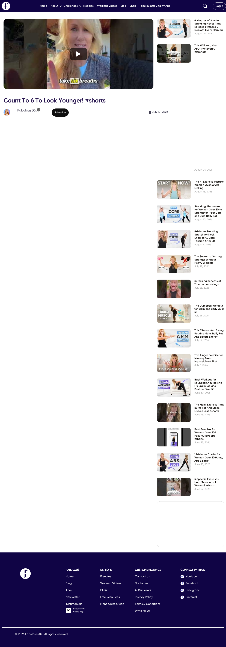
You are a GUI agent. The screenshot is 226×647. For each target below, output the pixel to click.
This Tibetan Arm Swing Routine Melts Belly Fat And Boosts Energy (209, 333)
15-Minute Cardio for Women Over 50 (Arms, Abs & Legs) (208, 457)
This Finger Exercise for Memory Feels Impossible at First (208, 358)
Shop (133, 6)
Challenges (71, 6)
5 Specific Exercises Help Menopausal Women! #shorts (206, 482)
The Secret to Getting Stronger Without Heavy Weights (208, 259)
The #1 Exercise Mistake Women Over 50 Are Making (209, 184)
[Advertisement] (78, 146)
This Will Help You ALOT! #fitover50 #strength (205, 48)
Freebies (88, 6)
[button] (205, 6)
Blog (123, 6)
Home (43, 6)
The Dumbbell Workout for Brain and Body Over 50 (209, 308)
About (54, 6)
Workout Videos (107, 6)
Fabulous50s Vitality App (154, 6)
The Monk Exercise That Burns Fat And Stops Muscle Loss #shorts (209, 407)
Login (219, 6)
